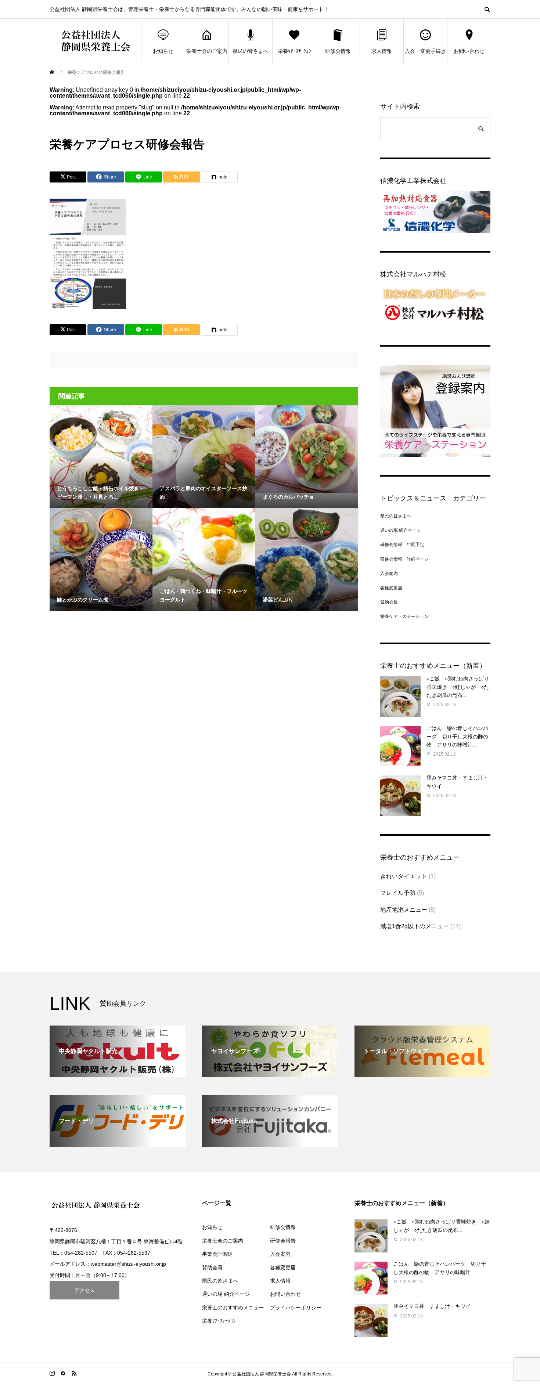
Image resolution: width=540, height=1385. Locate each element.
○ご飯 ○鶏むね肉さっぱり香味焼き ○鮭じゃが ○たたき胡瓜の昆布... (457, 687)
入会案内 (389, 573)
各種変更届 (391, 587)
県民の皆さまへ (251, 51)
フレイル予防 (397, 893)
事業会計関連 (217, 1254)
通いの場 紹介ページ (400, 530)
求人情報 (381, 51)
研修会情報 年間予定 (402, 544)
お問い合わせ (469, 51)
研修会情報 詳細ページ (404, 559)
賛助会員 (389, 602)
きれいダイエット (403, 876)
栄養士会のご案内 (206, 51)
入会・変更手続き (425, 51)
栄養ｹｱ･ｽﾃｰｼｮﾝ (294, 51)
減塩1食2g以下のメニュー (414, 926)
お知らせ (163, 51)
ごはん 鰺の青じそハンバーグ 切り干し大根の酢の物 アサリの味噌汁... (457, 736)
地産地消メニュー (403, 910)
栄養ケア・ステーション (404, 616)
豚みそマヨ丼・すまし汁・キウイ (432, 1306)
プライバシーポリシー (295, 1307)
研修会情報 (338, 51)
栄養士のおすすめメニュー (233, 1307)
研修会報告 (283, 1241)
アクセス (84, 1290)
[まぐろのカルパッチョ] (306, 449)
